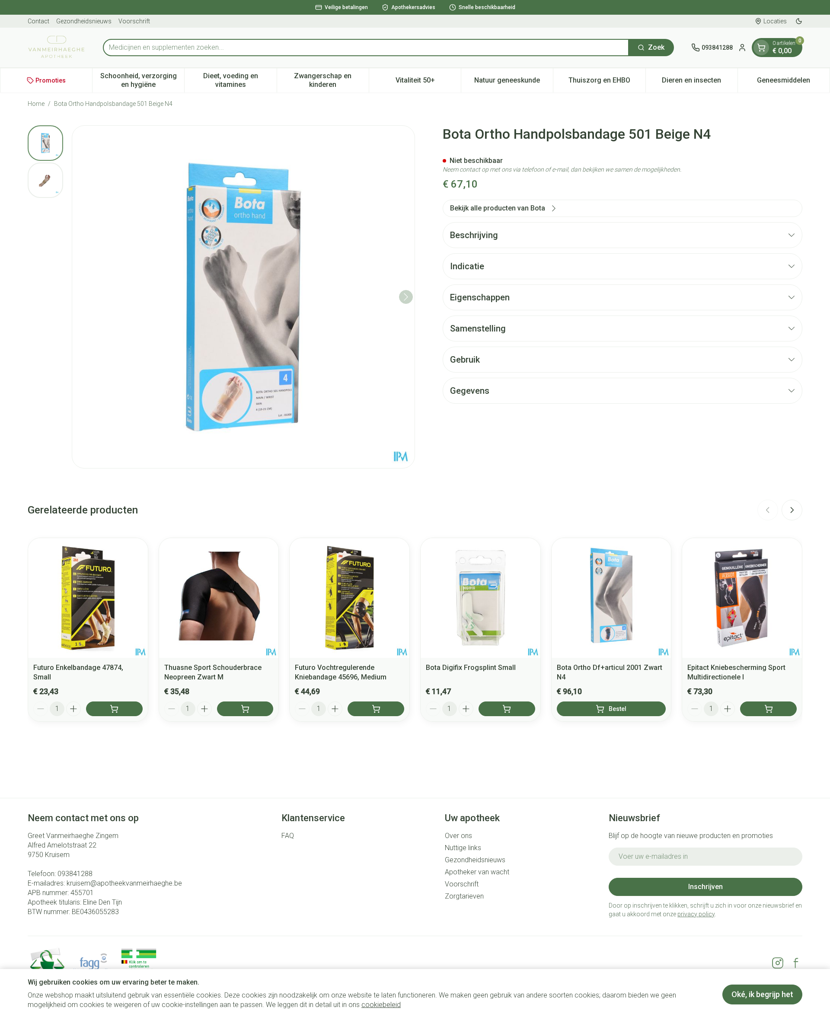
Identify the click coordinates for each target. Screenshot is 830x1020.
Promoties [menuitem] (50, 80)
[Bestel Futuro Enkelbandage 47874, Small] (114, 708)
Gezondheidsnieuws (84, 21)
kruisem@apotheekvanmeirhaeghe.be (124, 883)
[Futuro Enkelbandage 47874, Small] (88, 598)
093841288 (75, 874)
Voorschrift (134, 21)
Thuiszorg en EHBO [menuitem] (606, 82)
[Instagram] (777, 962)
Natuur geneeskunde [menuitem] (513, 82)
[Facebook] (795, 962)
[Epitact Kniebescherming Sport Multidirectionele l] (742, 598)
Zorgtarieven (464, 896)
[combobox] (366, 47)
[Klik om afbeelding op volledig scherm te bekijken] (243, 297)
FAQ (287, 836)
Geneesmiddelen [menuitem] (793, 82)
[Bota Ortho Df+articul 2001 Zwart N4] (611, 598)
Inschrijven (705, 887)
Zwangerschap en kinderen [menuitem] (331, 80)
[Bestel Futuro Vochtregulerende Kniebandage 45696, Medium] (376, 708)
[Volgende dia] (792, 510)
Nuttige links (463, 848)
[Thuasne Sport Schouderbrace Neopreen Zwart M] (219, 598)
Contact (38, 21)
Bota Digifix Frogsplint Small (471, 667)
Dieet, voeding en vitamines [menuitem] (239, 80)
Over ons (458, 836)
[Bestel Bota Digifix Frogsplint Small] (507, 708)
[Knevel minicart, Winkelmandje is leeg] (761, 47)
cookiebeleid (381, 1005)
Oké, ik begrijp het (762, 994)
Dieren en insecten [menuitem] (699, 82)
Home (36, 103)
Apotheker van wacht (477, 872)
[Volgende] (406, 297)
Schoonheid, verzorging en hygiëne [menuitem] (142, 80)
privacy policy (696, 914)
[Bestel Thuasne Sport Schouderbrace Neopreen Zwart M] (245, 708)
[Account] (742, 47)
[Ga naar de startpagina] (57, 48)
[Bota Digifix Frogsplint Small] (480, 598)
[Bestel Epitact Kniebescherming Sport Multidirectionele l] (768, 708)
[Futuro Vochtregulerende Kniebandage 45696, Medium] (349, 598)
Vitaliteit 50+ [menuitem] (428, 82)
